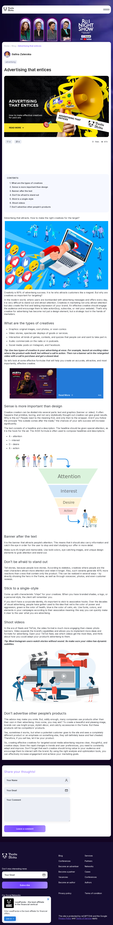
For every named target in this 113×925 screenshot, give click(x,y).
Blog (61, 856)
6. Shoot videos (17, 203)
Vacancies (63, 877)
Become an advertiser (69, 866)
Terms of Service (84, 918)
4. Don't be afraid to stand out (24, 195)
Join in (9, 918)
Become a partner (67, 872)
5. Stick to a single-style (21, 199)
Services (89, 856)
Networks (89, 866)
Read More (64, 395)
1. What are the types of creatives (26, 183)
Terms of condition (93, 893)
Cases (87, 872)
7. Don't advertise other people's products (30, 207)
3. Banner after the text (21, 191)
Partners (88, 861)
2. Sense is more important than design (29, 187)
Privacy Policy (65, 918)
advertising (11, 62)
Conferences (65, 861)
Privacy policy (65, 893)
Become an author (67, 882)
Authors (88, 882)
